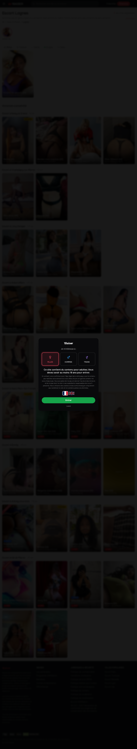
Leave (68, 406)
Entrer (68, 400)
